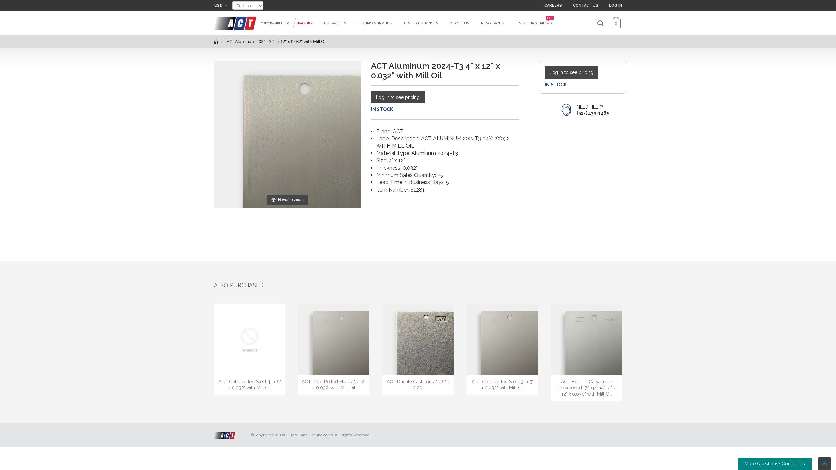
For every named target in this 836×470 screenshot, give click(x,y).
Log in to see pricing (398, 97)
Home (216, 41)
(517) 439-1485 (593, 113)
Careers (553, 5)
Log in (615, 5)
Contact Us (586, 5)
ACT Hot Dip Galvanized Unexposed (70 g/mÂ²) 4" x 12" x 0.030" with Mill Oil (586, 388)
